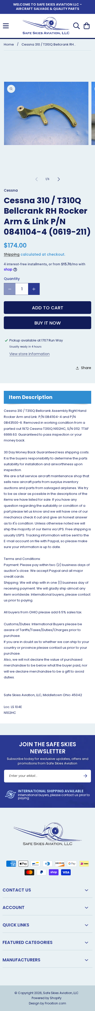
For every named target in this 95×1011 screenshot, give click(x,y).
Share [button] (86, 367)
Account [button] (14, 907)
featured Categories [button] (27, 942)
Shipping (12, 254)
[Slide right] (58, 179)
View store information (29, 353)
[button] (6, 26)
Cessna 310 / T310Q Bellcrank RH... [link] (49, 44)
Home (9, 44)
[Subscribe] (85, 776)
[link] (47, 794)
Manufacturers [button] (21, 960)
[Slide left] (36, 179)
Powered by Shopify (47, 998)
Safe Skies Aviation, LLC (61, 993)
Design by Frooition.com (47, 1003)
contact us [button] (17, 890)
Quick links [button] (16, 925)
